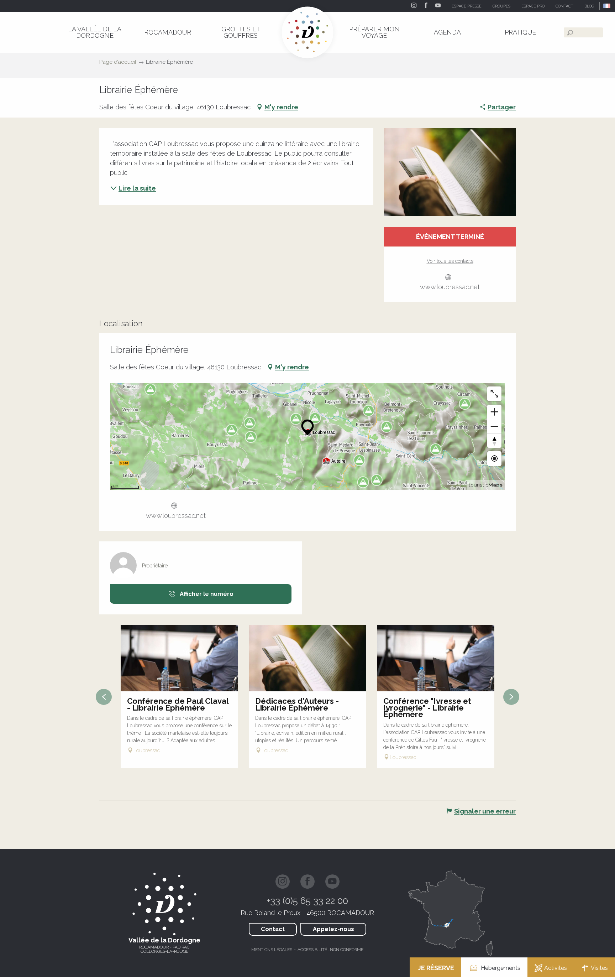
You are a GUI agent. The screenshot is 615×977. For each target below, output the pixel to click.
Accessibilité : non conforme (330, 949)
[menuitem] (94, 32)
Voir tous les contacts (450, 261)
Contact (273, 929)
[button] (607, 6)
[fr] (607, 6)
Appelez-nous (333, 929)
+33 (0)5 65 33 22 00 (307, 900)
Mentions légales (271, 949)
